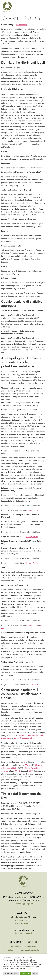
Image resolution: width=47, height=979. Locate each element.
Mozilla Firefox (38, 735)
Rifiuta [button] (35, 973)
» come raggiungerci (23, 903)
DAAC (17, 771)
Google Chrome (24, 735)
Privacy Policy (21, 24)
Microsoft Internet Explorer (24, 738)
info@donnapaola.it (23, 933)
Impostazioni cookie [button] (10, 973)
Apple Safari (6, 738)
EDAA (27, 765)
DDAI (31, 771)
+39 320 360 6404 (23, 923)
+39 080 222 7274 (23, 920)
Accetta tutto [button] (25, 973)
